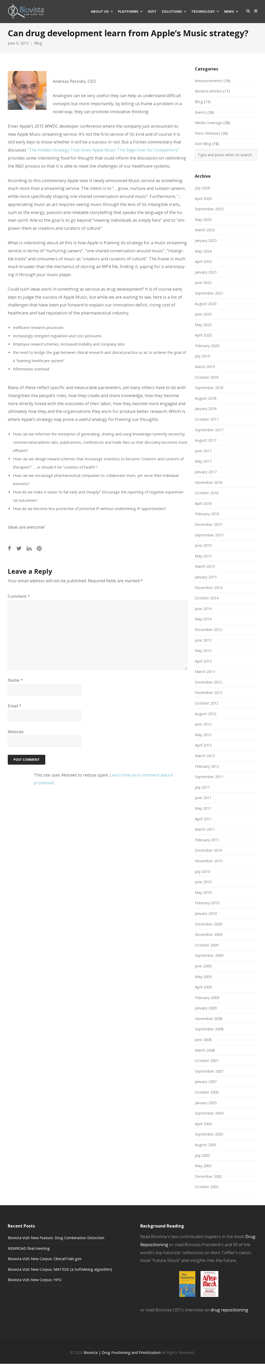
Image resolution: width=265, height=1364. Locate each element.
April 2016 (203, 503)
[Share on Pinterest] (39, 548)
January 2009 (206, 1008)
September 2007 (209, 1071)
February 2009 (207, 997)
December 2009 (208, 924)
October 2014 (206, 597)
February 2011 (207, 839)
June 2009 (203, 966)
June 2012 (203, 724)
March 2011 (205, 829)
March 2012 (205, 755)
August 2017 (205, 440)
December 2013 (208, 629)
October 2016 (206, 492)
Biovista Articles (208, 91)
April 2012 (203, 745)
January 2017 (206, 471)
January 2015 (206, 577)
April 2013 (203, 661)
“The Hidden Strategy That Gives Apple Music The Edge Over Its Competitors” (103, 150)
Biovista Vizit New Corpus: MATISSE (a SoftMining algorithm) (60, 1269)
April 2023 (203, 261)
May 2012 (203, 734)
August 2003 (205, 1144)
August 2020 (205, 303)
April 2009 (203, 987)
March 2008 (205, 1050)
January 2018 (206, 408)
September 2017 (209, 429)
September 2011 (209, 776)
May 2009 (203, 976)
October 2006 (206, 1092)
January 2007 (206, 1081)
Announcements (209, 80)
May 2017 (203, 461)
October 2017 (206, 419)
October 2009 (206, 945)
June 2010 (203, 881)
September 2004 (209, 1113)
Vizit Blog (203, 143)
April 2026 (203, 198)
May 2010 (203, 892)
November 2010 (208, 860)
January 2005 (206, 1102)
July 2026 (202, 187)
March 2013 (205, 671)
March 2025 (205, 229)
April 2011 (203, 818)
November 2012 (208, 692)
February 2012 (207, 766)
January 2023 (206, 272)
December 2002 (208, 1176)
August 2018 (205, 398)
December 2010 (208, 850)
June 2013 (203, 640)
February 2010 (207, 902)
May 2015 (203, 556)
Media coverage (208, 122)
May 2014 (203, 618)
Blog (38, 43)
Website (16, 732)
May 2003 (203, 1165)
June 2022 (203, 282)
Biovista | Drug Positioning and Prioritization (122, 1352)
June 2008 (203, 1039)
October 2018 (206, 377)
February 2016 (207, 513)
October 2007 (206, 1060)
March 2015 (205, 566)
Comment (19, 596)
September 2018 (209, 387)
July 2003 (202, 1155)
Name (15, 680)
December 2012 (208, 682)
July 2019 (202, 356)
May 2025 (203, 219)
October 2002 (206, 1186)
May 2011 (203, 808)
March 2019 (205, 366)
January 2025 (206, 240)
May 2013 (203, 650)
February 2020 (207, 345)
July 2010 (202, 871)
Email (14, 706)
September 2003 (209, 1134)
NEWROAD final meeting (29, 1248)
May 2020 (203, 324)
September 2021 (209, 293)
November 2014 (208, 587)
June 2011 (203, 797)
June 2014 (203, 608)
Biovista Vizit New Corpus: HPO (35, 1279)
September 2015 (209, 535)
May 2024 (203, 251)
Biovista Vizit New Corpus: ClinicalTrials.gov (45, 1258)
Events (200, 112)
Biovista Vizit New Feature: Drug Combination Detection (56, 1237)
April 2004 (203, 1123)
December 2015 (208, 524)
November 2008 (208, 1018)
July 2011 (202, 787)
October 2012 (206, 703)
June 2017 (203, 450)
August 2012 (205, 713)
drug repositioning (229, 1310)
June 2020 (203, 314)
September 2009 (209, 955)
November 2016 (208, 482)
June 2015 (203, 545)
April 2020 (203, 335)
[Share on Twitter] (18, 548)
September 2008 (209, 1028)
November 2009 (208, 934)
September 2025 (209, 208)
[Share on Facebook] (9, 548)
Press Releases (207, 133)
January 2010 (206, 913)
